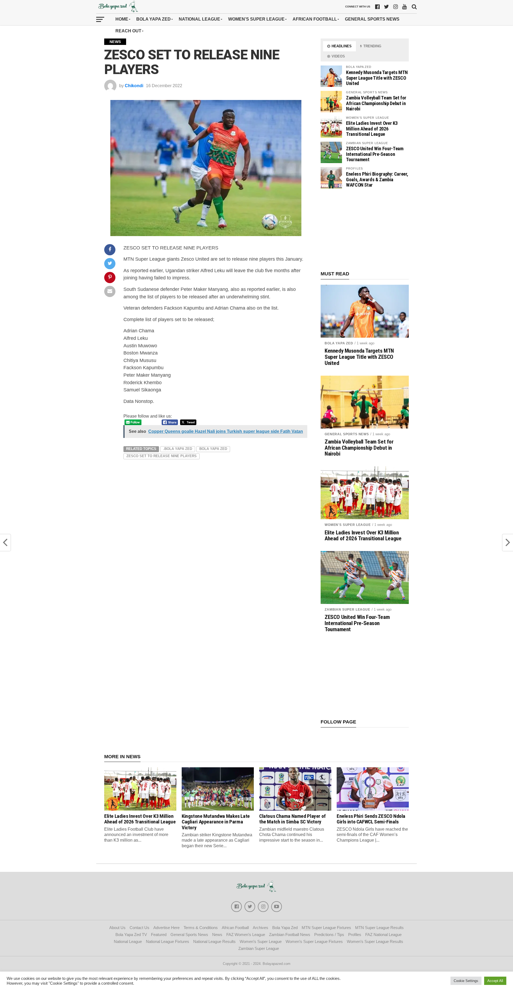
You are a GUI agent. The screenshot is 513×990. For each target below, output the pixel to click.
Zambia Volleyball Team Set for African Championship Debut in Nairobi (376, 103)
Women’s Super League (256, 19)
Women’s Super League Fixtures (314, 941)
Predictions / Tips (329, 934)
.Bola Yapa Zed (177, 449)
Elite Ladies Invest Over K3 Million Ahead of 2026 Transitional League (372, 128)
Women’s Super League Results (375, 941)
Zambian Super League (347, 609)
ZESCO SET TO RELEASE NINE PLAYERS (161, 456)
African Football (315, 19)
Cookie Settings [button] (466, 981)
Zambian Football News (289, 934)
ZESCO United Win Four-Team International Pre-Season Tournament (374, 154)
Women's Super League (348, 525)
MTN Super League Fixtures (326, 927)
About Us (117, 927)
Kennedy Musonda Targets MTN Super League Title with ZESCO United (377, 78)
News (217, 934)
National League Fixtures (167, 941)
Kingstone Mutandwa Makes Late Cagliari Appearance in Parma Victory (216, 821)
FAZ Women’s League (245, 934)
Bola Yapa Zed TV (131, 934)
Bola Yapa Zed (153, 19)
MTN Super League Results (379, 927)
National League (199, 19)
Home (121, 19)
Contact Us (139, 927)
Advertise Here (166, 927)
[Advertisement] (365, 230)
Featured (158, 934)
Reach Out (128, 31)
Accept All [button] (495, 981)
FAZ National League (383, 934)
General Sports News (372, 19)
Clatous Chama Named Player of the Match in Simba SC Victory (292, 819)
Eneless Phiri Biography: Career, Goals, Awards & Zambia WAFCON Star (377, 179)
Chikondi (134, 85)
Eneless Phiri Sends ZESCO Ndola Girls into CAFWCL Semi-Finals (371, 819)
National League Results (214, 941)
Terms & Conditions (201, 927)
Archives (260, 927)
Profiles (354, 934)
